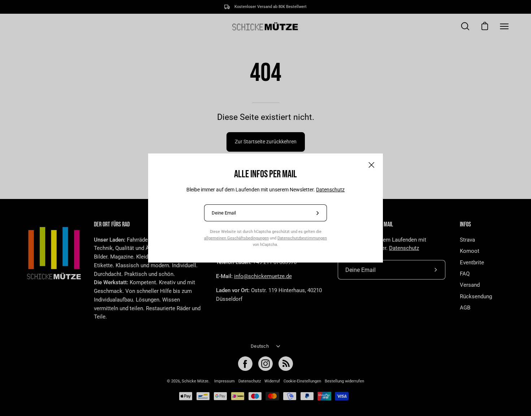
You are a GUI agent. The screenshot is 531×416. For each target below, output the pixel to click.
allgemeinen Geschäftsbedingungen (236, 237)
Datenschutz (330, 189)
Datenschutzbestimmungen (302, 237)
